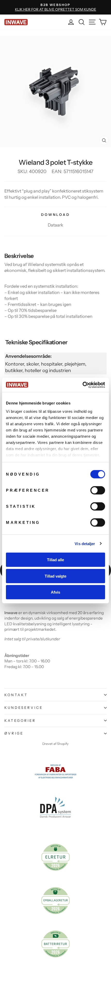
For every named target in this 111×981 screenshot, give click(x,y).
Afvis (55, 592)
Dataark (55, 225)
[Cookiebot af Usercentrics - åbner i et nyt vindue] (82, 384)
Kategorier (20, 720)
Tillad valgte (55, 576)
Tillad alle (55, 560)
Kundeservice (23, 707)
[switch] (97, 490)
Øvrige (13, 733)
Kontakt (16, 695)
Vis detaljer (85, 543)
